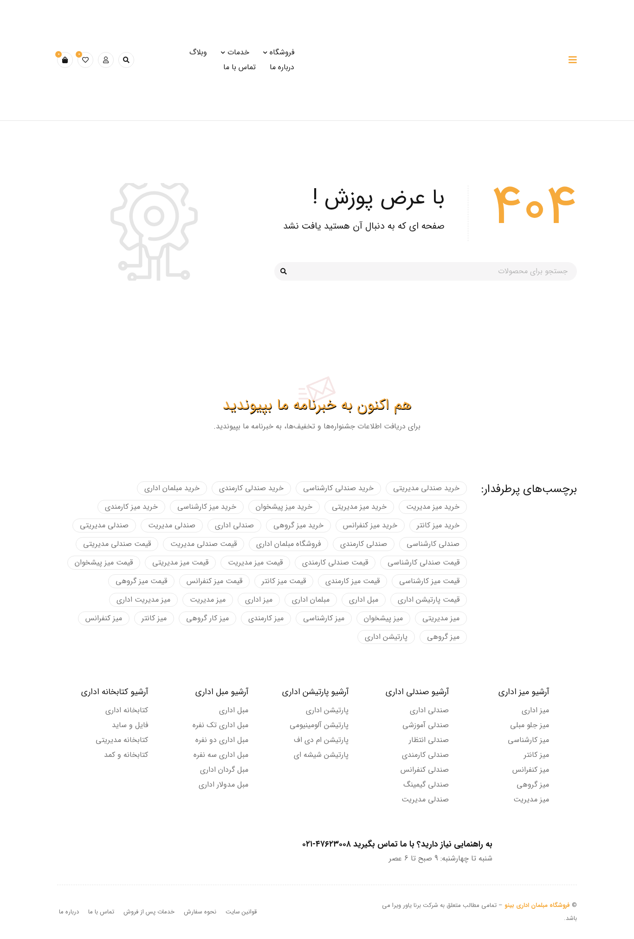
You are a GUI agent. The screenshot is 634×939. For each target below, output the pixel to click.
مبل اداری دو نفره (221, 740)
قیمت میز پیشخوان (104, 562)
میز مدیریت (208, 599)
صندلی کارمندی (363, 544)
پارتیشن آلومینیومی (319, 725)
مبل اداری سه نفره (221, 755)
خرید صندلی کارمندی (251, 488)
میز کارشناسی (323, 618)
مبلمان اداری (311, 599)
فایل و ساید (130, 725)
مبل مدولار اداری (223, 784)
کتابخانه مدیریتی (122, 740)
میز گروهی (443, 637)
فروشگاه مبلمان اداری (288, 544)
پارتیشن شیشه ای (321, 755)
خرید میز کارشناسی (206, 506)
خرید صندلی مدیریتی (426, 488)
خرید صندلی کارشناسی (338, 488)
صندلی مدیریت (171, 525)
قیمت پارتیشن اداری (428, 599)
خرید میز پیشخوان (284, 506)
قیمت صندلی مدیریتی (117, 544)
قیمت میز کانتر (284, 581)
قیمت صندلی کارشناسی (423, 562)
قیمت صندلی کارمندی (335, 562)
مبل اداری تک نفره (220, 725)
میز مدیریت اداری (143, 599)
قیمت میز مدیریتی (180, 562)
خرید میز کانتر (438, 525)
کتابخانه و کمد (126, 755)
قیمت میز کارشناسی (429, 581)
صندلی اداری (234, 525)
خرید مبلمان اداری (172, 488)
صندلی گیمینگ (426, 784)
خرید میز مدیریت (432, 506)
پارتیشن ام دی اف (321, 740)
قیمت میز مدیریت (255, 562)
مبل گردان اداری (224, 769)
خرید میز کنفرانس (370, 525)
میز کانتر (154, 618)
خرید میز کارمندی (131, 506)
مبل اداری (363, 599)
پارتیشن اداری (386, 637)
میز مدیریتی (440, 618)
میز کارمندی (266, 618)
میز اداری (258, 599)
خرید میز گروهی (298, 525)
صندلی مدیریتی (104, 525)
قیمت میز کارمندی (352, 581)
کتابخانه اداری (126, 710)
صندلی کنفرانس (425, 769)
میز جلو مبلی (529, 725)
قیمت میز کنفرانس (214, 581)
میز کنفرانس (103, 618)
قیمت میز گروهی (141, 581)
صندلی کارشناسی (433, 544)
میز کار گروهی (207, 618)
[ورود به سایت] (106, 60)
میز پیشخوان (383, 618)
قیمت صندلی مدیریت (203, 544)
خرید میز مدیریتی (359, 506)
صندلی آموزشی (425, 725)
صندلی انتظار (429, 740)
